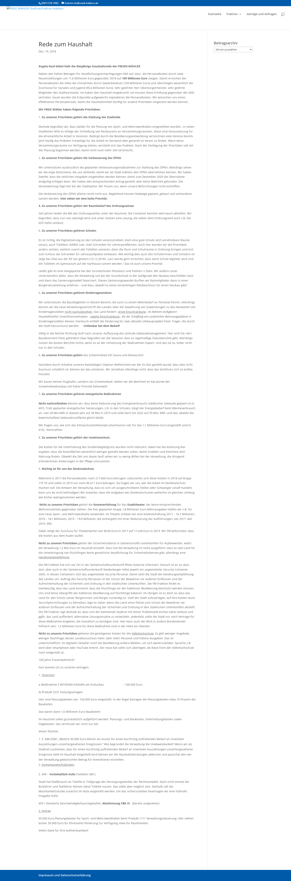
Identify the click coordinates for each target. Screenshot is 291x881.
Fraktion (232, 14)
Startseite (214, 14)
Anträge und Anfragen (262, 14)
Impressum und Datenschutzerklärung (65, 875)
